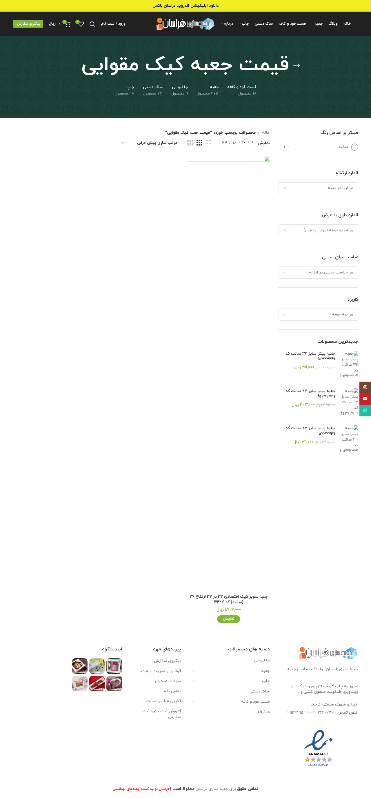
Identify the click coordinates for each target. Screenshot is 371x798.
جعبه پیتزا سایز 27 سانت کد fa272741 (310, 394)
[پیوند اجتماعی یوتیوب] (365, 399)
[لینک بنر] (185, 6)
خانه (266, 132)
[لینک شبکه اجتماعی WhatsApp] (365, 410)
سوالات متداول (168, 681)
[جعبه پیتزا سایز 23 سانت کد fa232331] (348, 439)
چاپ (266, 681)
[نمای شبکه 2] (208, 143)
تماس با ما (172, 691)
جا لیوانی (262, 660)
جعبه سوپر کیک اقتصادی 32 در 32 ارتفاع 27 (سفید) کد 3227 (229, 599)
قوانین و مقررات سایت (161, 671)
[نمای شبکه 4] (190, 143)
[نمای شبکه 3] (199, 143)
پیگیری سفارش (28, 23)
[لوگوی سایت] (185, 23)
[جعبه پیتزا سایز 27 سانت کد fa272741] (348, 402)
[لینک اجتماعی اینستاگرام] (365, 387)
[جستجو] (92, 24)
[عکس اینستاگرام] (114, 666)
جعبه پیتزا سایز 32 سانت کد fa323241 (310, 356)
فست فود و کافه (255, 701)
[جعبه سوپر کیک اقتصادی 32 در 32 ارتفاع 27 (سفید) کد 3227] (229, 373)
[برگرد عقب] (296, 65)
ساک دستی (260, 691)
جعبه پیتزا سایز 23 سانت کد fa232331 (310, 431)
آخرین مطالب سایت (163, 701)
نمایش (228, 618)
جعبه (265, 671)
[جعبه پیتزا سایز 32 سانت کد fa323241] (348, 365)
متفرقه (263, 712)
